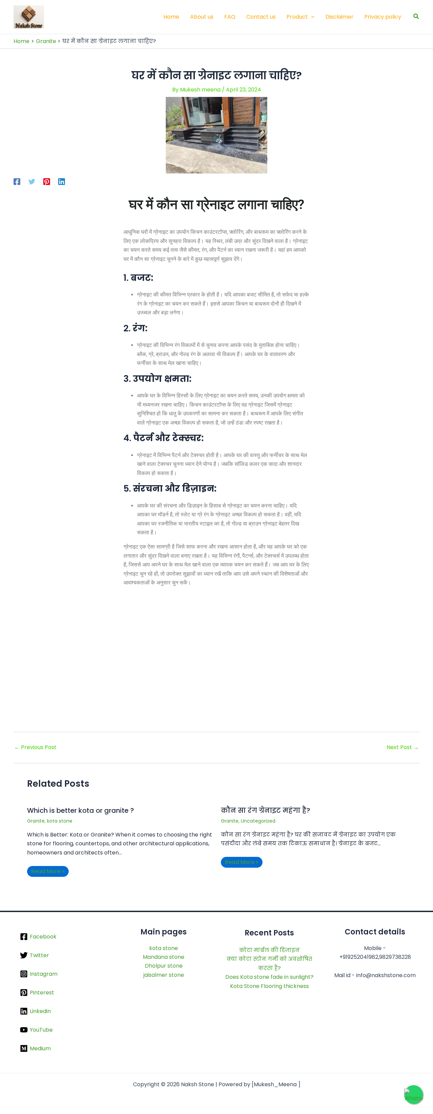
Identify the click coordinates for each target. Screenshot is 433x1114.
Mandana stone (163, 957)
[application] (311, 16)
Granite (36, 821)
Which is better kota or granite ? (80, 810)
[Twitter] (31, 181)
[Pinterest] (46, 181)
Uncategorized (258, 821)
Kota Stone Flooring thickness (269, 986)
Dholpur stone (164, 966)
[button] (416, 17)
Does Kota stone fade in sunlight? (269, 977)
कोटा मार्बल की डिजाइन (269, 950)
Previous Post (35, 747)
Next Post (403, 747)
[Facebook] (17, 181)
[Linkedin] (61, 181)
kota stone (59, 821)
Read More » (48, 871)
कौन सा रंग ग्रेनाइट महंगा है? (265, 810)
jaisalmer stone (163, 975)
